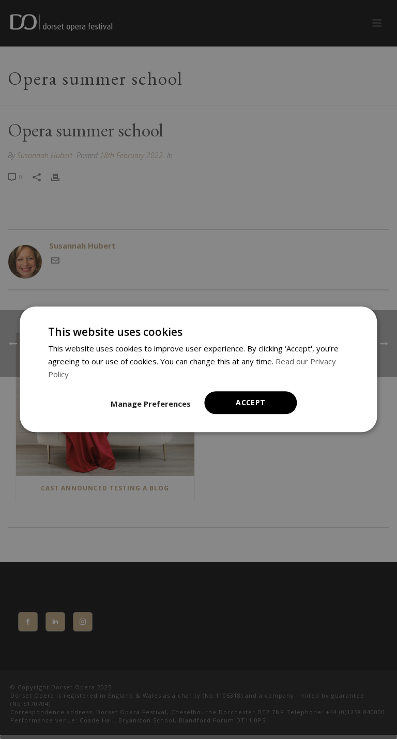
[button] (151, 404)
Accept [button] (250, 402)
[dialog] (198, 369)
